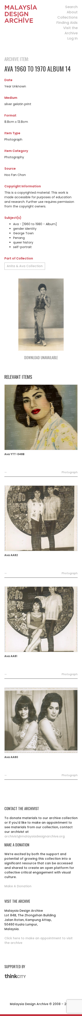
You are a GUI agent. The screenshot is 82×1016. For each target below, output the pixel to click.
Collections (67, 17)
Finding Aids (67, 22)
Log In (72, 38)
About (72, 12)
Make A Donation (17, 886)
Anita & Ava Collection (25, 266)
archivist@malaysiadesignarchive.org (34, 836)
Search (71, 6)
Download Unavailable (41, 357)
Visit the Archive (70, 30)
